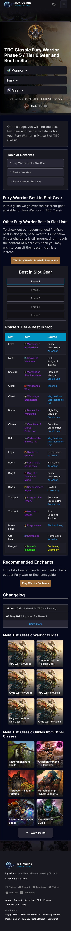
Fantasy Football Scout (33, 919)
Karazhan (53, 350)
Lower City (54, 490)
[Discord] (45, 106)
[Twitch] (41, 106)
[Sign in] (54, 4)
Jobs (23, 904)
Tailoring (52, 385)
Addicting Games (51, 914)
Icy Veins (9, 873)
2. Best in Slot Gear (21, 172)
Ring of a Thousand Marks (30, 476)
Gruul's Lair (54, 378)
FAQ (39, 900)
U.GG (15, 914)
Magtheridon (55, 396)
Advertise (29, 900)
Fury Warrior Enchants (35, 583)
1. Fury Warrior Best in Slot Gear (27, 163)
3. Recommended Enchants (25, 181)
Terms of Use (12, 904)
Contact (18, 900)
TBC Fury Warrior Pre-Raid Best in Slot (35, 260)
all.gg (8, 914)
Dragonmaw (34, 525)
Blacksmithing (55, 525)
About (8, 900)
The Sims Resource (30, 914)
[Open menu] (63, 4)
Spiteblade (33, 535)
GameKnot (53, 919)
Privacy (47, 900)
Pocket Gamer (12, 919)
